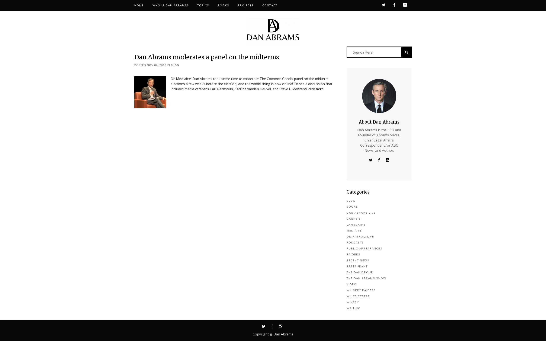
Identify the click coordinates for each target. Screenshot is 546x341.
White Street (358, 296)
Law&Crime (356, 224)
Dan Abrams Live (361, 212)
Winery (353, 302)
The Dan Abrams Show (366, 278)
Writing (354, 308)
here (320, 89)
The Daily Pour (360, 272)
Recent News (358, 260)
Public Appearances (364, 248)
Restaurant (357, 266)
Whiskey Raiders (361, 290)
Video (352, 284)
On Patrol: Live (360, 236)
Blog (175, 65)
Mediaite (183, 78)
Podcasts (355, 242)
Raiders (353, 254)
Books (352, 206)
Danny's (354, 218)
